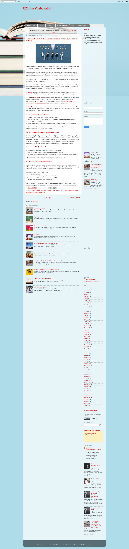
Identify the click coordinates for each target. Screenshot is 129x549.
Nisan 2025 (86, 313)
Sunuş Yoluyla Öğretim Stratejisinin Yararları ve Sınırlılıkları (49, 261)
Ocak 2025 (86, 319)
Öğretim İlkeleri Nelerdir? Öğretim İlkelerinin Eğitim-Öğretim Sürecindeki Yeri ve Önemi (96, 524)
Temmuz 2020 (87, 382)
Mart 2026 (86, 296)
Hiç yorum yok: (42, 188)
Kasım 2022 (87, 357)
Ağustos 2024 (87, 323)
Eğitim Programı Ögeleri (40, 225)
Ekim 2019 (86, 388)
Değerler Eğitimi (31, 25)
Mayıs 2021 (87, 378)
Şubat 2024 (86, 334)
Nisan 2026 (86, 294)
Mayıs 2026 (87, 292)
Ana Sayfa (48, 197)
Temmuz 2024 (87, 326)
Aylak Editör (89, 448)
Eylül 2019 (86, 391)
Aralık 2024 (87, 321)
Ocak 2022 (86, 372)
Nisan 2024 (86, 332)
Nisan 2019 (86, 401)
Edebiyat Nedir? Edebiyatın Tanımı (42, 278)
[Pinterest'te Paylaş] (56, 188)
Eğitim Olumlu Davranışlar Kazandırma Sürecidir (46, 252)
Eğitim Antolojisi (37, 8)
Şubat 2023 (86, 351)
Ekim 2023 (86, 342)
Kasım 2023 (87, 340)
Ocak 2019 (86, 403)
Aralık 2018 (87, 405)
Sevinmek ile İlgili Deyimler (92, 430)
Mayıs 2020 (87, 386)
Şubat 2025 (86, 317)
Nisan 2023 (86, 349)
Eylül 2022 (86, 361)
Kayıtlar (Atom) (35, 201)
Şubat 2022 (86, 370)
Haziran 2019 (87, 397)
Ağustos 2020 (87, 380)
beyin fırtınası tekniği (36, 190)
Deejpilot (58, 544)
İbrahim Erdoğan (90, 279)
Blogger (75, 544)
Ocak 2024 (86, 336)
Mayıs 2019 (87, 399)
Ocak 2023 (86, 353)
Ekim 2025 (86, 305)
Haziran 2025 (87, 309)
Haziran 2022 (87, 365)
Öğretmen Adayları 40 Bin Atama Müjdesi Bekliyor (46, 269)
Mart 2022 (86, 368)
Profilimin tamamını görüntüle (91, 281)
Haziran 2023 (87, 344)
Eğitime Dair (50, 25)
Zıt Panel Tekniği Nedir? (95, 479)
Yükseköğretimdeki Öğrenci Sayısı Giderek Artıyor (46, 243)
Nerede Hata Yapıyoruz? (39, 208)
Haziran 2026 (87, 290)
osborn (28, 192)
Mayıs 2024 (87, 330)
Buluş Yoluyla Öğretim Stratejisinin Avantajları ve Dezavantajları (96, 494)
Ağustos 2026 (87, 288)
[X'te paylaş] (52, 188)
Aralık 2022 (87, 355)
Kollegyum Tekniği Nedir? (95, 508)
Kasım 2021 (87, 376)
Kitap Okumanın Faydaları (40, 287)
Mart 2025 (86, 315)
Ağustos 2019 (87, 393)
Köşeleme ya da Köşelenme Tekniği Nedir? (95, 465)
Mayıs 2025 (87, 311)
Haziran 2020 (87, 384)
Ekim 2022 (86, 359)
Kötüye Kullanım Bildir (91, 410)
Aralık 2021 (87, 374)
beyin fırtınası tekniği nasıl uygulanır (51, 190)
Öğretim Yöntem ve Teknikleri (79, 25)
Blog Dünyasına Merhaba (40, 217)
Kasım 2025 (87, 302)
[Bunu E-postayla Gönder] (49, 188)
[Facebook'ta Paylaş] (54, 188)
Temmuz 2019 (87, 395)
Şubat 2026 (86, 298)
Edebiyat (41, 25)
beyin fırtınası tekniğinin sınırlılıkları (70, 190)
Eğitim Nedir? (37, 234)
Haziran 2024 (87, 328)
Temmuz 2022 (87, 363)
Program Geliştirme (62, 25)
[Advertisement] (67, 17)
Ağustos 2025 (87, 307)
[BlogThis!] (51, 188)
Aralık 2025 (87, 300)
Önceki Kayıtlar (75, 197)
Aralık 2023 (87, 338)
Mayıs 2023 (87, 347)
